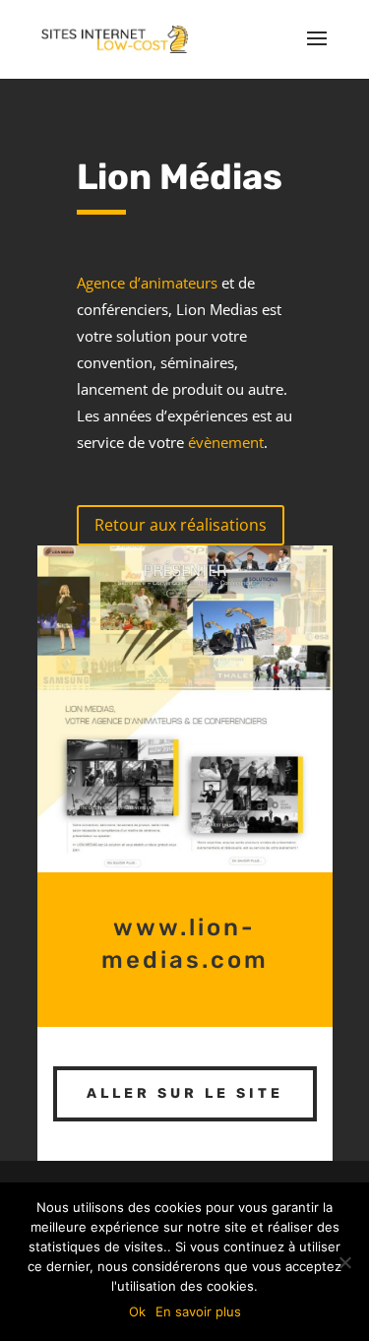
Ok (137, 1311)
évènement (226, 442)
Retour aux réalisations (180, 525)
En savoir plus (198, 1311)
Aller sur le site (185, 1093)
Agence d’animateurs (147, 282)
